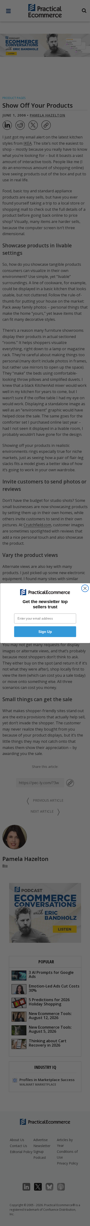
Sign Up (45, 632)
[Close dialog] (84, 588)
